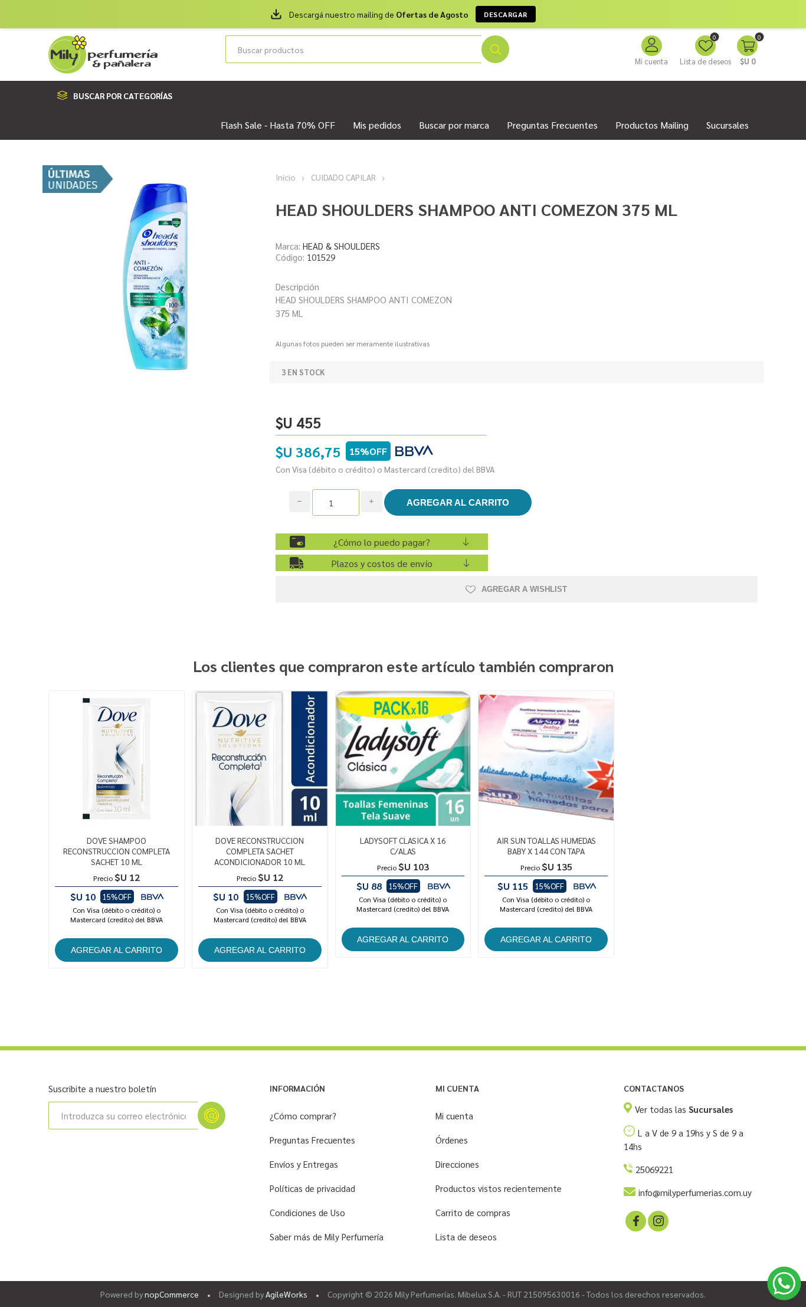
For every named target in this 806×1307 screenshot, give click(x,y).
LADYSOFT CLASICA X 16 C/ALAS (403, 845)
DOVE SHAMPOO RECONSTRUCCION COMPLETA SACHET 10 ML (116, 851)
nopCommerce (172, 1294)
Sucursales (727, 125)
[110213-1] (259, 758)
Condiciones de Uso (307, 1212)
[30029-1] (403, 758)
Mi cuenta (651, 61)
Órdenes (451, 1139)
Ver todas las (684, 1109)
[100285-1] (116, 758)
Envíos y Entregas (304, 1164)
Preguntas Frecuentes (312, 1139)
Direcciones (457, 1164)
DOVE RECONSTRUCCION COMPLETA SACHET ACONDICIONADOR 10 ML (259, 851)
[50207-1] (546, 758)
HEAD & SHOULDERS (341, 245)
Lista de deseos (466, 1236)
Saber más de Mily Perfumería (327, 1236)
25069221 (654, 1169)
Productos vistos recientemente (498, 1188)
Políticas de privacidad (312, 1188)
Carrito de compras (472, 1212)
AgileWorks (286, 1294)
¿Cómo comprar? (303, 1115)
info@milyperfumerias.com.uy (695, 1192)
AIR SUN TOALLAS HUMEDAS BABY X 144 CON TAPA (546, 845)
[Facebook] (634, 1220)
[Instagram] (657, 1220)
